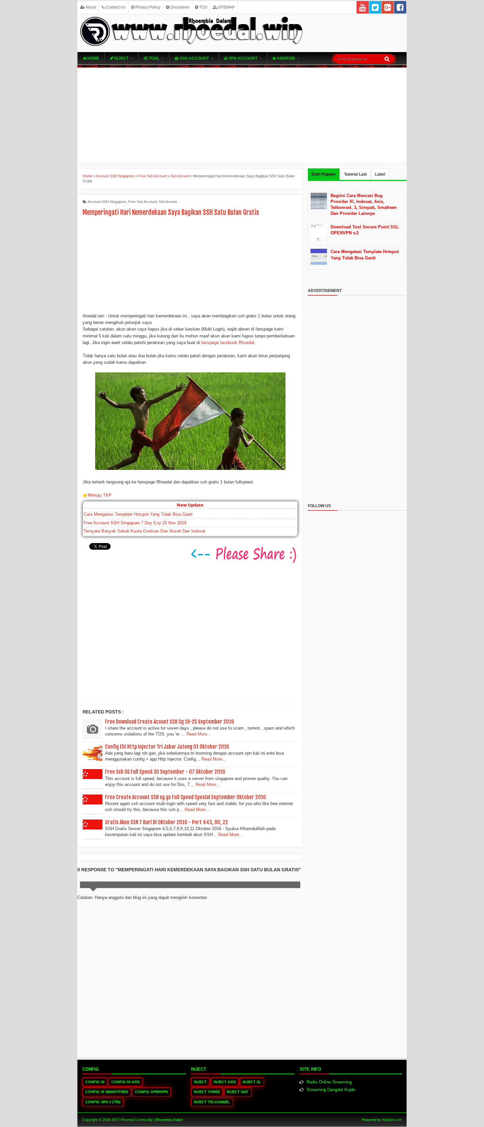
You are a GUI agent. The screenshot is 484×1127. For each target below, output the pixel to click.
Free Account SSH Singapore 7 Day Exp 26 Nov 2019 (135, 522)
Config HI (94, 1082)
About (90, 7)
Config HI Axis (125, 1082)
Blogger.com (392, 1120)
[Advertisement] (242, 115)
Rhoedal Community (137, 1120)
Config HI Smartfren (106, 1092)
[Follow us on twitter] (375, 7)
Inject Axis (225, 1082)
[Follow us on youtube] (363, 7)
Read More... (198, 734)
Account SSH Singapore (107, 202)
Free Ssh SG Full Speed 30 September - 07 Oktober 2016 (165, 771)
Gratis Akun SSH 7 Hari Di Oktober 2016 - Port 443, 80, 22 (166, 822)
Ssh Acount (168, 202)
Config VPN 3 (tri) (103, 1102)
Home (92, 58)
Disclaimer (179, 7)
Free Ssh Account (142, 202)
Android (285, 58)
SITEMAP (226, 7)
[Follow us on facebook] (400, 7)
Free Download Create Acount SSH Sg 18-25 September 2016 (169, 721)
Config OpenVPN (151, 1092)
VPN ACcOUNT (242, 58)
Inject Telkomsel (212, 1102)
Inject (120, 58)
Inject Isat (238, 1092)
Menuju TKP (100, 495)
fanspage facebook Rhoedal (227, 342)
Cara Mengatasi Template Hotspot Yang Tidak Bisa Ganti (138, 514)
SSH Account (193, 58)
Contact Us (115, 7)
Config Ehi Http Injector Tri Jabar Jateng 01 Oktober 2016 (167, 746)
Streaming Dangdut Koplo (331, 1089)
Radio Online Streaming (329, 1082)
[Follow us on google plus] (388, 7)
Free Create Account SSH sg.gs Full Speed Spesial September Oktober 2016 (185, 797)
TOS (202, 7)
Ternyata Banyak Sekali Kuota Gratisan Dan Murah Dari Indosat (144, 531)
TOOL (153, 58)
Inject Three (207, 1092)
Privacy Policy (147, 7)
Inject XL (252, 1082)
